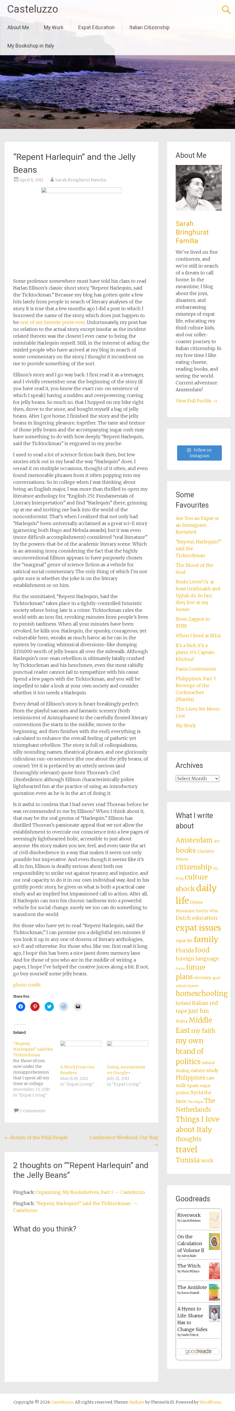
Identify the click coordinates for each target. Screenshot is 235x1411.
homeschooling (202, 993)
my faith (203, 1031)
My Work (54, 27)
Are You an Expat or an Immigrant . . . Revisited (197, 525)
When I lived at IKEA (198, 635)
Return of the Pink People (36, 1137)
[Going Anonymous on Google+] (127, 1052)
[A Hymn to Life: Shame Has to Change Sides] (214, 1320)
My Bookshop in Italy (30, 46)
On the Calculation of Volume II (190, 1243)
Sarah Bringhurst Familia (80, 179)
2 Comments (32, 1110)
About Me (18, 27)
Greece (192, 986)
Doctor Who (207, 911)
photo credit (27, 985)
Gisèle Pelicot (190, 1335)
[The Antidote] (214, 1299)
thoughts (188, 1139)
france (180, 968)
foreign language (197, 959)
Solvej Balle (188, 1256)
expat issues (198, 928)
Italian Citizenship (149, 27)
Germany (202, 977)
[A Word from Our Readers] (80, 1052)
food (202, 950)
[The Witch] (214, 1277)
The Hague (195, 1102)
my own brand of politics (189, 1051)
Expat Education (96, 27)
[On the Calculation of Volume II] (214, 1248)
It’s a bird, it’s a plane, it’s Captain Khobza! (195, 652)
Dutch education (196, 918)
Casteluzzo (32, 9)
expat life (184, 940)
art (217, 841)
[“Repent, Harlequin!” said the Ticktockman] (36, 1069)
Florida (185, 950)
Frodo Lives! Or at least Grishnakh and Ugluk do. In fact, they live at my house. (198, 595)
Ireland (183, 1003)
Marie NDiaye (190, 1271)
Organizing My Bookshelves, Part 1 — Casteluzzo (90, 1192)
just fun (198, 1010)
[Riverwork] (214, 1227)
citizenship (194, 867)
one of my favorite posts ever (52, 322)
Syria (197, 1092)
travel (186, 1149)
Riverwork (189, 1215)
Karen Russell (190, 1293)
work (207, 1161)
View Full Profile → (196, 401)
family (206, 939)
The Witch (189, 1266)
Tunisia (188, 1160)
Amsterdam (194, 840)
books (186, 850)
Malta (181, 1021)
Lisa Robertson (191, 1221)
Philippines (190, 1077)
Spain (193, 1085)
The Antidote (192, 1287)
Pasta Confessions (196, 669)
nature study (204, 1070)
